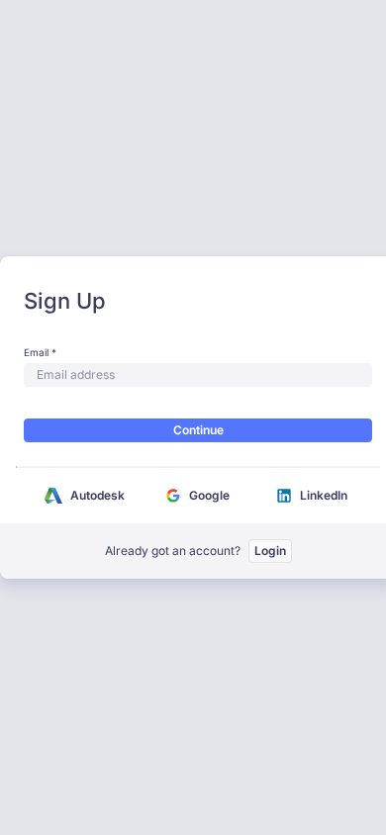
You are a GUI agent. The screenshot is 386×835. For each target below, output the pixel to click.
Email (36, 352)
